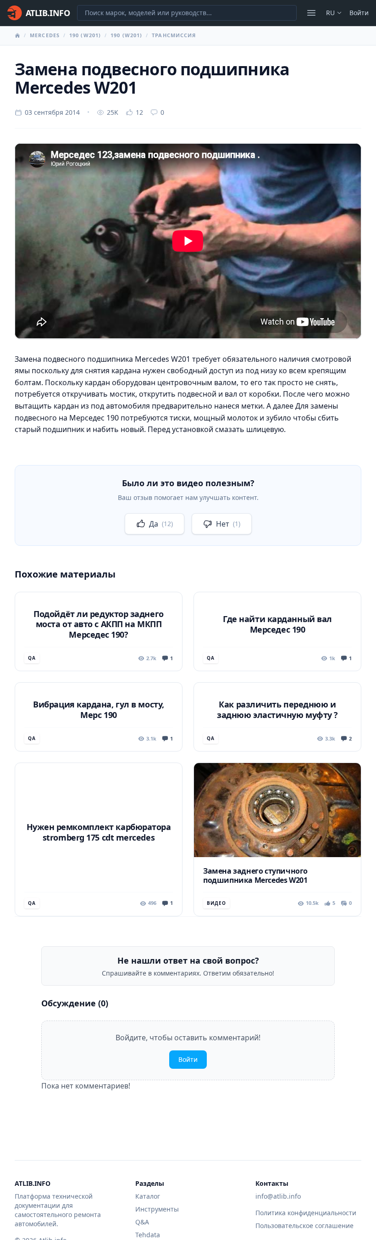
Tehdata (147, 1234)
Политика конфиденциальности (305, 1212)
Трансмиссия (174, 35)
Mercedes (45, 35)
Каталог (147, 1196)
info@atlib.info (278, 1196)
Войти (359, 12)
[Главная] (17, 35)
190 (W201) (85, 35)
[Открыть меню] (311, 13)
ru (330, 12)
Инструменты (157, 1209)
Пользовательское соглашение (304, 1225)
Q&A (142, 1222)
